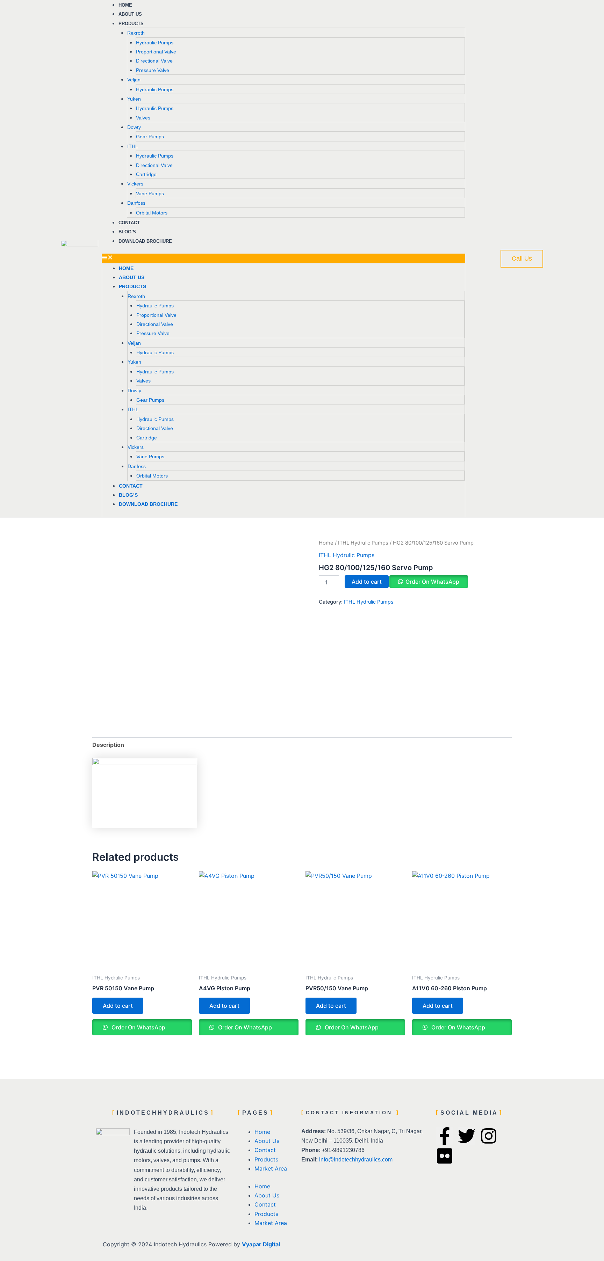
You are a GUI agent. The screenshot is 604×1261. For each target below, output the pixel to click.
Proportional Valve (156, 51)
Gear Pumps (150, 136)
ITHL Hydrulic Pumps (363, 543)
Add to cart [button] (118, 1005)
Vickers (135, 184)
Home (126, 268)
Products (131, 23)
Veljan (134, 79)
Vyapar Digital (261, 1244)
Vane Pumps (150, 193)
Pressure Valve (152, 70)
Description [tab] (108, 744)
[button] (283, 258)
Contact (131, 486)
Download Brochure (145, 241)
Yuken (134, 99)
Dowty (134, 127)
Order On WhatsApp (432, 581)
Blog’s (128, 495)
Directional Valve (154, 61)
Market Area (270, 1168)
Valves (143, 118)
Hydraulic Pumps (154, 42)
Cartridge (146, 174)
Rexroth (136, 33)
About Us (131, 277)
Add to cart (367, 581)
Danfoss (136, 203)
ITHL (132, 146)
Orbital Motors (151, 213)
